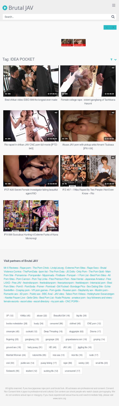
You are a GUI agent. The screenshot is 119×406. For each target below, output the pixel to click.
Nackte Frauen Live (15, 297)
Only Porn (82, 271)
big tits (81, 315)
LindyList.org (57, 267)
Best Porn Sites (98, 275)
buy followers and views (99, 297)
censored (56, 323)
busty (38, 323)
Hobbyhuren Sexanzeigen (100, 294)
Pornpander (34, 275)
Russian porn (69, 290)
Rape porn (25, 267)
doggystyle (76, 331)
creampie (12, 331)
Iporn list (43, 271)
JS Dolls (70, 271)
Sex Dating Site (95, 286)
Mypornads (48, 275)
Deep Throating (53, 331)
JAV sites (59, 294)
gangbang (32, 339)
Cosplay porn (23, 290)
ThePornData (30, 271)
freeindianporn (30, 282)
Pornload (50, 286)
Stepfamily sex (85, 290)
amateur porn (78, 297)
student (31, 370)
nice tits (77, 354)
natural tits (39, 354)
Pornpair (71, 275)
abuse (42, 315)
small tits (102, 362)
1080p (25, 315)
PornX (19, 286)
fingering (12, 339)
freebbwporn (82, 282)
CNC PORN (71, 301)
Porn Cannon (23, 279)
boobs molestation (16, 323)
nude (93, 354)
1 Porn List (82, 275)
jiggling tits (85, 347)
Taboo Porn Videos (76, 294)
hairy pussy (35, 347)
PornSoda (30, 286)
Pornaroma (21, 275)
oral (10, 362)
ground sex (13, 347)
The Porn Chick (41, 267)
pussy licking (49, 362)
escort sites (26, 301)
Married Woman (16, 354)
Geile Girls (32, 297)
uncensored (72, 370)
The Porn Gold (96, 271)
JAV (67, 347)
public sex (27, 362)
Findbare (60, 275)
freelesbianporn (48, 282)
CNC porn (94, 323)
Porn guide (55, 290)
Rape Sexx (93, 267)
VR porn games (39, 290)
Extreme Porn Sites (75, 267)
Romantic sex (11, 294)
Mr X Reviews (11, 267)
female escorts (11, 301)
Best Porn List (46, 297)
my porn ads (57, 301)
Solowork (12, 370)
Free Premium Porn (59, 279)
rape (67, 362)
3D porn (24, 294)
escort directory (41, 301)
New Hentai (77, 279)
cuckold (31, 331)
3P (9, 315)
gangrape (52, 339)
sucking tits (51, 370)
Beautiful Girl (62, 315)
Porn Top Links (39, 279)
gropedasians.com (76, 339)
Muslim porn (101, 290)
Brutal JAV (20, 8)
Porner (40, 286)
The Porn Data (56, 271)
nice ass (59, 354)
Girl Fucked (63, 286)
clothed (75, 323)
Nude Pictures (62, 297)
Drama (95, 331)
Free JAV (16, 282)
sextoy (84, 362)
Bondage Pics (77, 286)
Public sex (35, 294)
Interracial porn (98, 282)
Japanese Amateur (95, 279)
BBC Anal (47, 294)
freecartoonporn (66, 282)
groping (99, 339)
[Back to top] (113, 399)
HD (52, 347)
